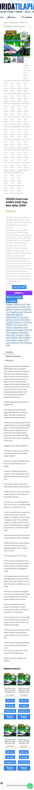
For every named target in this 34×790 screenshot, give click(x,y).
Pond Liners (17, 325)
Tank (13, 335)
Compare (12, 301)
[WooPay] (19, 293)
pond (16, 320)
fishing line (10, 314)
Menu (17, 17)
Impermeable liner (13, 317)
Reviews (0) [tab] (9, 360)
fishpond (19, 314)
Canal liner (16, 309)
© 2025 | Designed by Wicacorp (17, 785)
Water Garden (24, 337)
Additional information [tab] (13, 356)
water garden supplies (14, 340)
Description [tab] (9, 352)
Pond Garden (24, 320)
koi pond (24, 317)
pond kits (9, 322)
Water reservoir (17, 343)
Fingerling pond (16, 312)
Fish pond (27, 312)
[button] (27, 32)
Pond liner (18, 322)
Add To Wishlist (15, 297)
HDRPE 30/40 (13, 22)
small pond (14, 332)
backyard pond (12, 307)
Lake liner (10, 320)
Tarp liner (19, 335)
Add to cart (19, 287)
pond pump (18, 327)
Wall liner (14, 337)
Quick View (11, 711)
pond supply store (20, 330)
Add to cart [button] (10, 701)
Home (6, 22)
